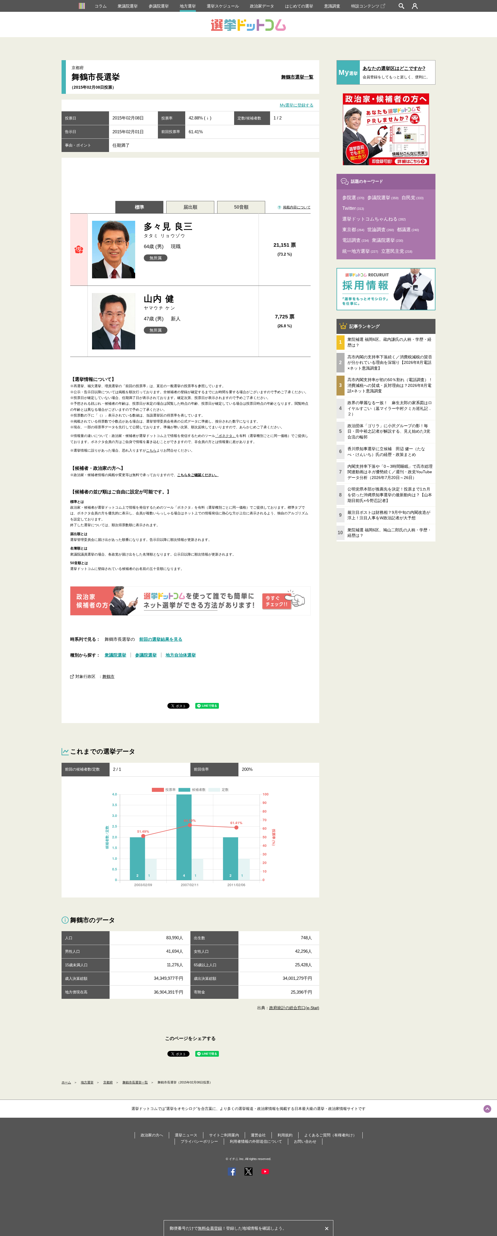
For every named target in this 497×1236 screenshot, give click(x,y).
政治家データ (262, 6)
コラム (101, 6)
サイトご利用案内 (224, 1135)
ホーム (66, 1082)
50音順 (241, 207)
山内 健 (160, 302)
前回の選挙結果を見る (160, 639)
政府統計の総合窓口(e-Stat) (294, 1007)
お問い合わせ (305, 1141)
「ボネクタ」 (225, 436)
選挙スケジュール (223, 6)
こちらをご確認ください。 (198, 475)
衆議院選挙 (128, 6)
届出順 (190, 207)
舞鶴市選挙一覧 (297, 77)
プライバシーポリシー (199, 1141)
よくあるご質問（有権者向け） (330, 1135)
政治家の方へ (152, 1135)
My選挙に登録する (297, 105)
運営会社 (258, 1135)
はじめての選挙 (299, 6)
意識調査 (332, 6)
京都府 (108, 1082)
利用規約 (285, 1135)
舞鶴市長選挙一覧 (135, 1082)
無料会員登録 (210, 1228)
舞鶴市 (108, 676)
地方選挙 (188, 6)
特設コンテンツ (365, 6)
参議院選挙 (159, 6)
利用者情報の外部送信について (256, 1141)
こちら (151, 450)
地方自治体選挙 (181, 655)
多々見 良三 (168, 230)
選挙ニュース (186, 1135)
